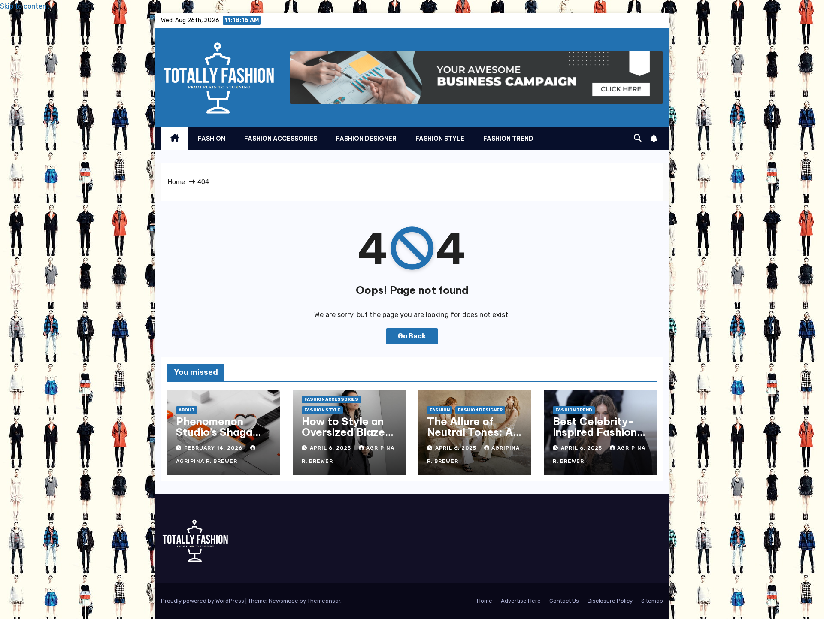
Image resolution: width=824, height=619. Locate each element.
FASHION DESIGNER (366, 138)
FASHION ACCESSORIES (280, 138)
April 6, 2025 (331, 448)
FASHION (211, 138)
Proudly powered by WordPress (203, 601)
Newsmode (283, 601)
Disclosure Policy (610, 601)
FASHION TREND (508, 138)
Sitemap (652, 601)
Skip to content (25, 6)
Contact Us (564, 601)
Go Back (412, 336)
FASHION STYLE (439, 138)
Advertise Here (521, 601)
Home (176, 182)
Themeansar (323, 601)
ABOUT (187, 410)
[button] (638, 138)
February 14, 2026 (214, 448)
